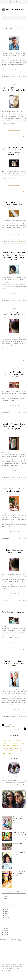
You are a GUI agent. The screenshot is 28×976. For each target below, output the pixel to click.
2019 (5, 896)
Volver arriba (21, 972)
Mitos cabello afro (17, 843)
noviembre (7, 903)
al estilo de (18, 750)
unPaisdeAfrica (15, 745)
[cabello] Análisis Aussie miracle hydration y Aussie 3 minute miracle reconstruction (14, 150)
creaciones (5, 748)
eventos (15, 743)
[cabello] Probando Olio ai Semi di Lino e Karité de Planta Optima (14, 426)
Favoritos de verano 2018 (19, 852)
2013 (5, 930)
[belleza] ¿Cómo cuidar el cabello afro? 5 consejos (14, 551)
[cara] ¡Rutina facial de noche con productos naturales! (14, 374)
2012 (5, 932)
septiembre (7, 907)
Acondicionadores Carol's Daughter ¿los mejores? (19, 872)
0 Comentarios (6, 76)
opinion (4, 743)
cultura (15, 740)
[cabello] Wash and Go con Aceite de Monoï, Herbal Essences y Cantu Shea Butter (14, 256)
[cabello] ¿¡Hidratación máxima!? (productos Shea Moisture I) (19, 834)
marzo (6, 917)
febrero (6, 919)
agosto (6, 909)
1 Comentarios (6, 191)
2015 (5, 926)
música (11, 748)
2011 (5, 934)
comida (9, 753)
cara (22, 745)
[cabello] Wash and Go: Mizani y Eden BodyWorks (14, 89)
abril (6, 915)
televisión (11, 750)
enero (6, 921)
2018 (5, 898)
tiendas (4, 753)
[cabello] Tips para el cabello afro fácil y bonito (14, 313)
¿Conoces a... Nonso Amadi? (14, 29)
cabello (20, 740)
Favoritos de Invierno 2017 (14, 612)
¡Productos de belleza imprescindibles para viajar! (18, 818)
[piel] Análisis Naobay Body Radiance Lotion (14, 203)
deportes (5, 750)
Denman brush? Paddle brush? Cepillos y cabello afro (14, 663)
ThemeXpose (17, 968)
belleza (14, 84)
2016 (5, 924)
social (9, 740)
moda (4, 745)
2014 (5, 928)
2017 (5, 901)
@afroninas (22, 939)
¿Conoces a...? (14, 24)
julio (6, 911)
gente (9, 743)
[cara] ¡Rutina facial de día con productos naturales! (14, 490)
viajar (8, 745)
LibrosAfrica (18, 748)
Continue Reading (14, 69)
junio (6, 913)
